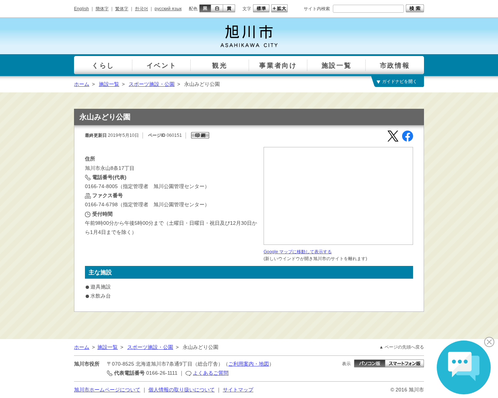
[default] (260, 8)
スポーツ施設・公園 (152, 84)
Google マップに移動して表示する (298, 251)
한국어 (141, 8)
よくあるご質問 (211, 373)
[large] (278, 8)
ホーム (81, 84)
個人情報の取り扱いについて (181, 390)
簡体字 (102, 8)
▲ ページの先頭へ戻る (401, 347)
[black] (204, 8)
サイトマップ (238, 390)
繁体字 (121, 8)
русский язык (168, 8)
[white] (217, 8)
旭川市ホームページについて (107, 390)
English (81, 8)
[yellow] (229, 8)
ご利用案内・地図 (248, 364)
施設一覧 (109, 84)
